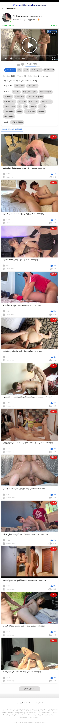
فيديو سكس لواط (30, 92)
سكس (33, 106)
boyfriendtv (30, 111)
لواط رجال (8, 97)
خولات (19, 111)
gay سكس (33, 102)
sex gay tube (47, 102)
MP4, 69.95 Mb (17, 122)
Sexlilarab (25, 722)
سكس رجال (19, 86)
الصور (26, 70)
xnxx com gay (9, 106)
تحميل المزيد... (29, 689)
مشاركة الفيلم (36, 70)
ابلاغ (19, 70)
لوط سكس (19, 97)
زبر (19, 106)
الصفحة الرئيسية (23, 703)
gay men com (9, 102)
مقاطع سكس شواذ (35, 97)
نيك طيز (42, 106)
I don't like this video (22, 64)
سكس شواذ (32, 86)
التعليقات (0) (49, 70)
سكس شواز (9, 111)
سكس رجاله (9, 116)
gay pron (22, 102)
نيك (25, 106)
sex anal (41, 111)
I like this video (18, 64)
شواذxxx (16, 92)
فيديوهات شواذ (45, 92)
